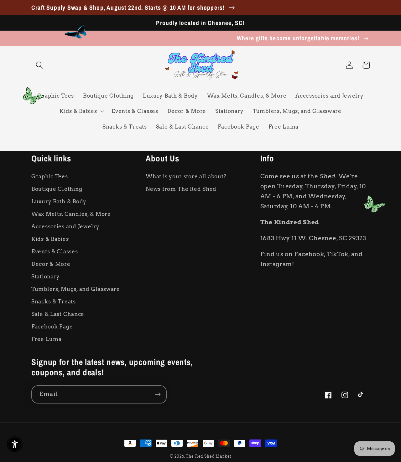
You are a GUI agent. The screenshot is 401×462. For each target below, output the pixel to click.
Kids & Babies (50, 239)
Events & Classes (54, 251)
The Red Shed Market (208, 456)
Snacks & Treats (53, 301)
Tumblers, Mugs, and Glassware (75, 289)
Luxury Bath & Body (58, 201)
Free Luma (46, 339)
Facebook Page (52, 326)
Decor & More (50, 264)
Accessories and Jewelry (65, 226)
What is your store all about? (186, 176)
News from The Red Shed (181, 189)
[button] (39, 65)
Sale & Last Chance (57, 314)
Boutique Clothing (56, 189)
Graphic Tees (49, 176)
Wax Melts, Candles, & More (71, 214)
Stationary (45, 276)
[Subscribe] (157, 394)
